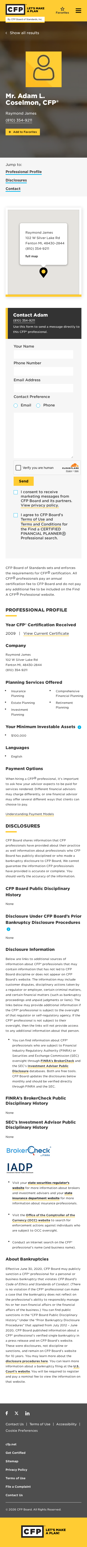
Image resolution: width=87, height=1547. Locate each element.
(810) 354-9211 (19, 120)
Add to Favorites (24, 132)
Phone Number (27, 363)
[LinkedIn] (27, 1414)
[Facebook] (7, 1414)
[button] (43, 273)
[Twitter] (16, 1414)
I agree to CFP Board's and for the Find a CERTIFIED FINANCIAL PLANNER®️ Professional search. (44, 526)
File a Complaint (18, 1486)
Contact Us (15, 1424)
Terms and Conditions (41, 524)
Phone (49, 405)
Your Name (24, 346)
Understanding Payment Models (30, 814)
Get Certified (15, 1452)
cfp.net (11, 1444)
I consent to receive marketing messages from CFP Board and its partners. (46, 498)
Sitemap (12, 1461)
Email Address (27, 380)
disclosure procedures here (27, 1361)
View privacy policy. (40, 505)
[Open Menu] (78, 11)
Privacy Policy (16, 1469)
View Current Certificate (46, 633)
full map (31, 256)
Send (23, 481)
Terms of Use (33, 519)
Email (26, 405)
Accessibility (66, 1424)
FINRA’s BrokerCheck (57, 1061)
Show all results (24, 33)
